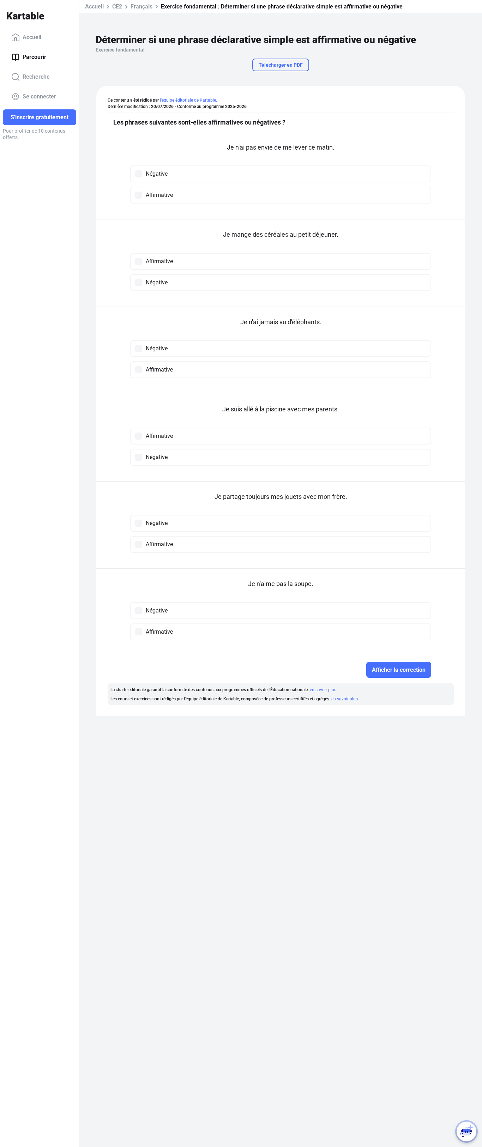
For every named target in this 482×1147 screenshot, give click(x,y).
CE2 (117, 6)
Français (141, 6)
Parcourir (34, 57)
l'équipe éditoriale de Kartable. (188, 100)
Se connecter (39, 96)
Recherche (36, 76)
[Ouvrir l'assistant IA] (466, 1131)
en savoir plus (323, 689)
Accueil (32, 37)
